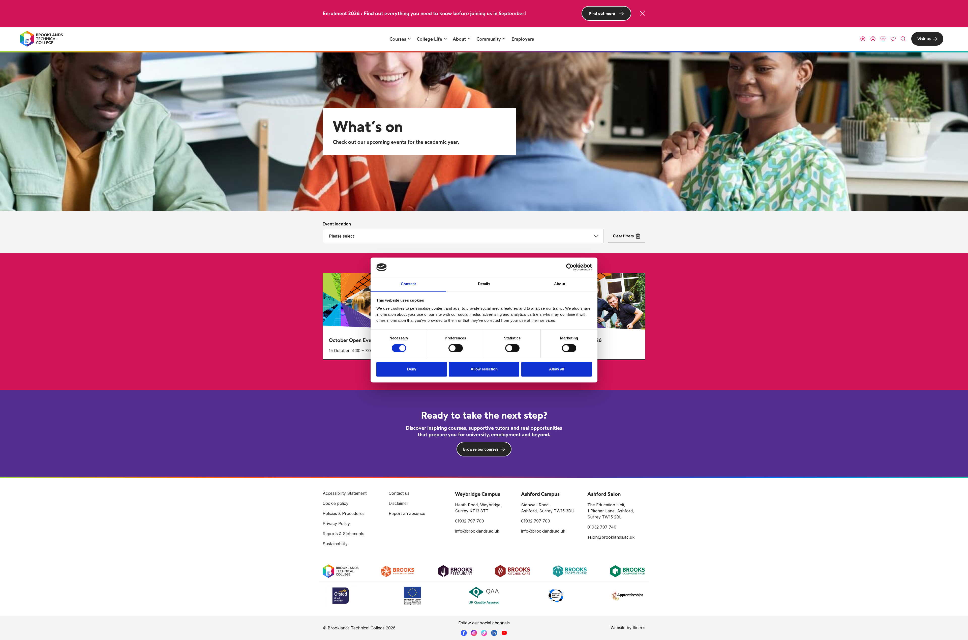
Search (903, 38)
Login (872, 38)
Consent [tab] (408, 284)
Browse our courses (480, 449)
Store (883, 38)
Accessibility (862, 38)
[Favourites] (893, 38)
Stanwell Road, (535, 504)
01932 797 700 (469, 520)
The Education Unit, (606, 504)
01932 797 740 (601, 527)
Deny (411, 369)
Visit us (924, 38)
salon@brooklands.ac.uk (610, 537)
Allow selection (484, 369)
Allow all (556, 369)
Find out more (602, 13)
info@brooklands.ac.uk (477, 531)
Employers (522, 39)
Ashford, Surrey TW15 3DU (547, 510)
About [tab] (559, 284)
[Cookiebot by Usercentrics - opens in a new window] (570, 267)
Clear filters (623, 235)
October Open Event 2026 (359, 340)
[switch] (455, 348)
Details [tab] (484, 284)
